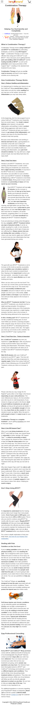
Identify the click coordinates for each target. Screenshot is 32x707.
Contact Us (14, 694)
